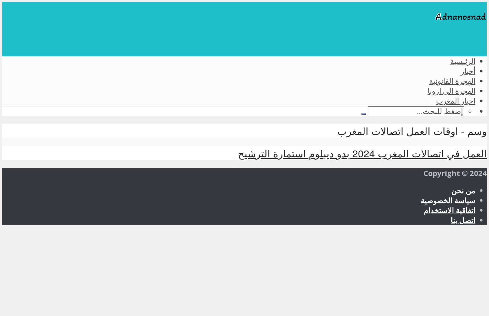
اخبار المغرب (455, 101)
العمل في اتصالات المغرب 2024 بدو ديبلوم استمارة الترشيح (362, 153)
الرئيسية (462, 61)
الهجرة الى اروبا (451, 91)
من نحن (463, 190)
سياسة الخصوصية (448, 200)
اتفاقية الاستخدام (449, 210)
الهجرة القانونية (452, 81)
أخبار (468, 71)
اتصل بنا (463, 220)
